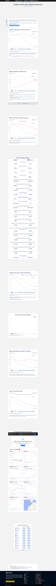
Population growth (23, 192)
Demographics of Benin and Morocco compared (15, 299)
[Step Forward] (13, 333)
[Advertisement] (16, 12)
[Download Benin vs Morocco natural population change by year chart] (15, 73)
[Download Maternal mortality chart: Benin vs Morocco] (15, 352)
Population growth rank (23, 197)
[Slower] (14, 49)
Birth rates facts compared (14, 25)
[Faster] (16, 49)
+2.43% (16, 194)
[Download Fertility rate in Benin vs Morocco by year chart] (15, 31)
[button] (6, 21)
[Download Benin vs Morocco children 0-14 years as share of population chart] (15, 274)
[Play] (12, 49)
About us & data (8, 579)
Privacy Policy (49, 585)
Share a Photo (23, 445)
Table (13, 31)
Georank (31, 6)
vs (38, 574)
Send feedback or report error (10, 581)
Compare (24, 528)
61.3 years (15, 257)
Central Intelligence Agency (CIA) (15, 568)
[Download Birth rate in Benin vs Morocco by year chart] (15, 119)
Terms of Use (45, 585)
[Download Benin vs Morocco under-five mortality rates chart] (15, 392)
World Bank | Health (13, 566)
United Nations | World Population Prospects (16, 567)
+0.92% (30, 194)
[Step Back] (10, 49)
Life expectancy (23, 255)
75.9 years (30, 257)
